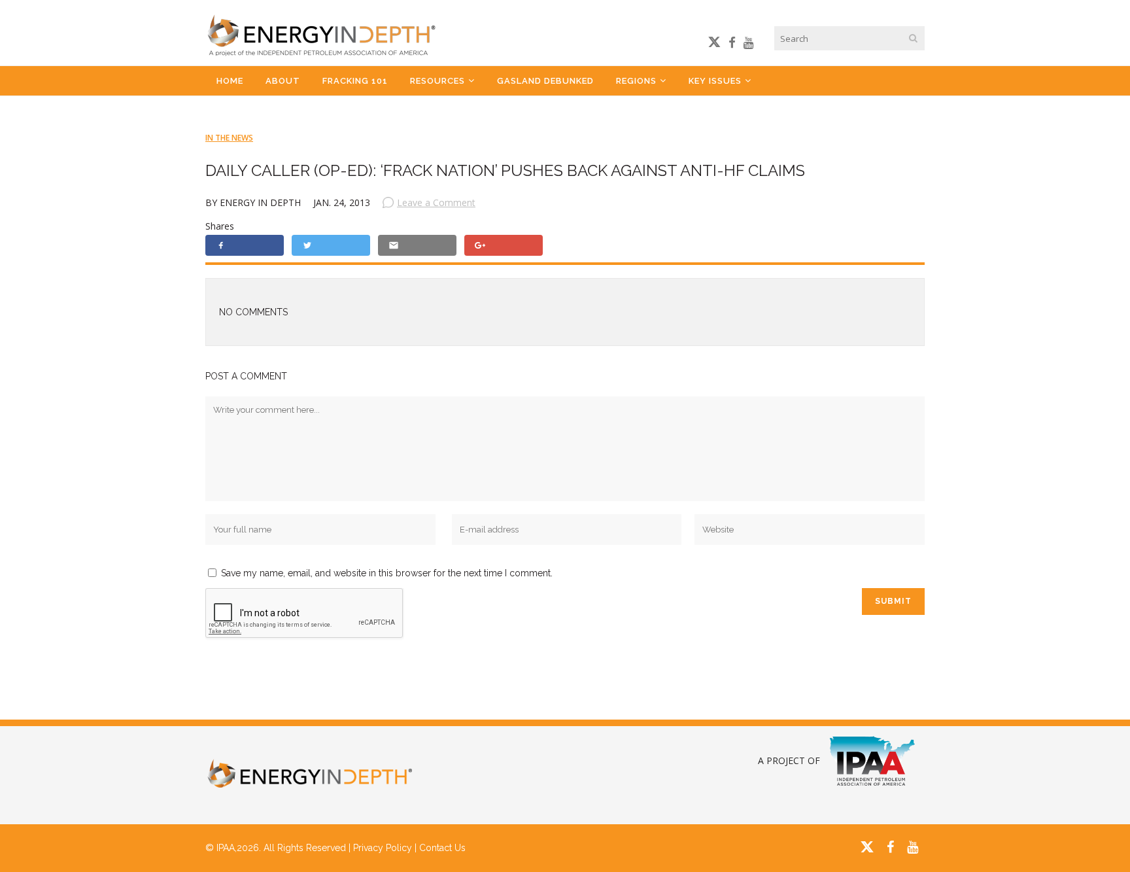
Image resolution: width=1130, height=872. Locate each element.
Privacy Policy (382, 848)
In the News (229, 137)
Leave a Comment (436, 202)
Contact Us (442, 848)
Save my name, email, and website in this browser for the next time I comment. (387, 573)
